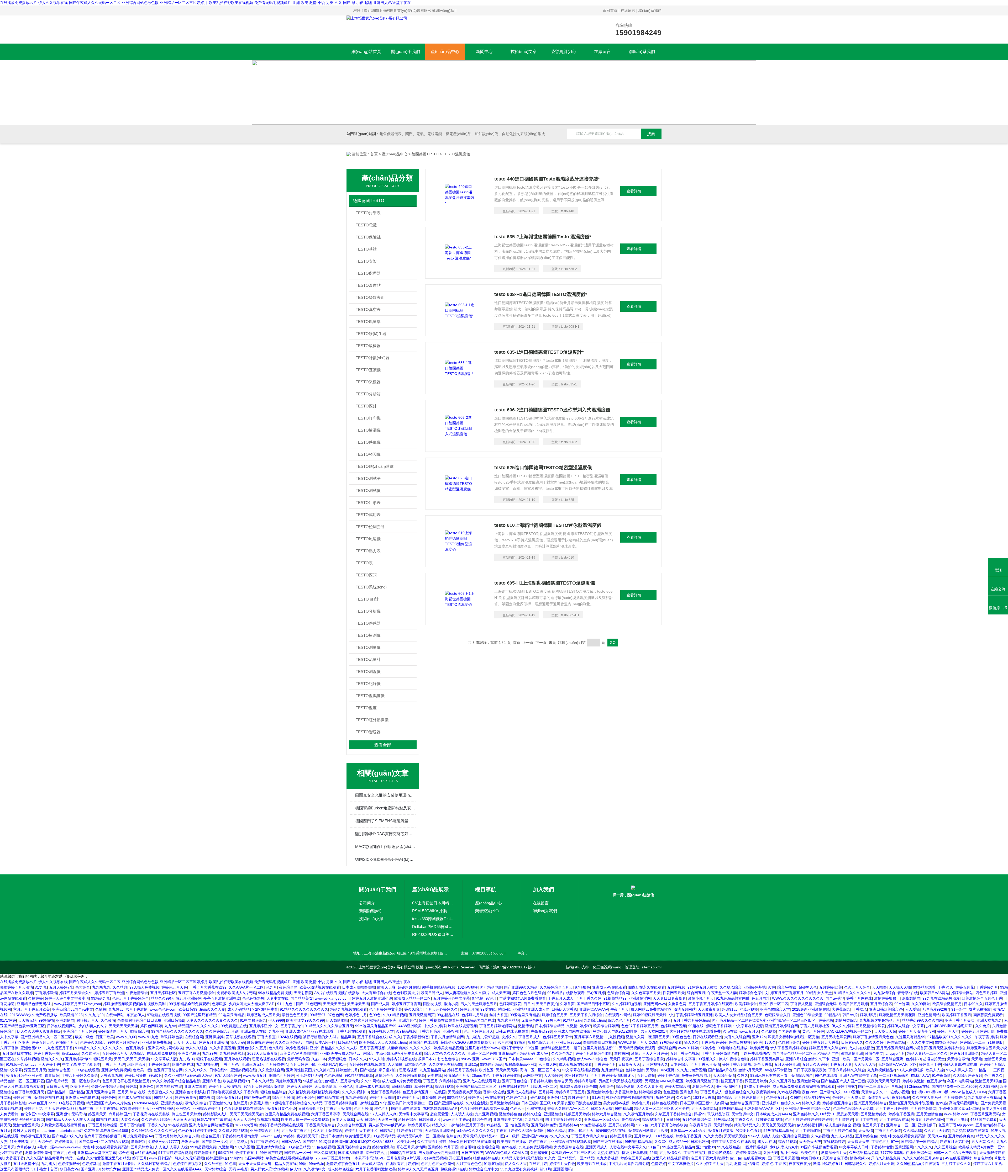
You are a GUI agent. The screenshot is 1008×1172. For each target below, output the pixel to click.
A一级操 (512, 1136)
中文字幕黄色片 (681, 1164)
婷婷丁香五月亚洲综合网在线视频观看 (560, 1141)
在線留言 (628, 10)
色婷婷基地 (91, 1164)
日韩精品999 (401, 1086)
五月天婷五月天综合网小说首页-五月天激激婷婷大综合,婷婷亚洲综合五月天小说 (941, 1048)
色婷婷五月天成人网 (848, 1097)
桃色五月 (381, 1108)
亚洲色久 (146, 1086)
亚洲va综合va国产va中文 (72, 1009)
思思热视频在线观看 (268, 1059)
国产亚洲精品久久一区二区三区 (46, 1037)
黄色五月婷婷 (813, 1031)
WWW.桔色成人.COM (968, 1092)
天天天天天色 (334, 1004)
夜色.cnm (809, 1092)
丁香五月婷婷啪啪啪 (341, 1103)
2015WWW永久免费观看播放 (33, 1015)
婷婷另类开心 (419, 1125)
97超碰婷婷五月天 (135, 1108)
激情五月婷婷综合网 (781, 1026)
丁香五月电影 (957, 1119)
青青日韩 (52, 1075)
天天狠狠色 (337, 1059)
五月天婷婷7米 (61, 987)
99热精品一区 (497, 1125)
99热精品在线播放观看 (566, 993)
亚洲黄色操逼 (189, 1053)
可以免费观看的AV (755, 1053)
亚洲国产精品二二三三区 (476, 1086)
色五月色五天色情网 (437, 1164)
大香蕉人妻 (259, 1103)
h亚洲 (757, 1042)
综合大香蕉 (763, 1064)
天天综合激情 (958, 1059)
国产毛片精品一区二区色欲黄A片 (73, 1081)
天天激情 (865, 1130)
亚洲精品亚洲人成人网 (531, 1009)
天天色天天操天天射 (778, 1125)
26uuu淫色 (481, 1075)
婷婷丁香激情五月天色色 (873, 1037)
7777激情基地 (892, 1152)
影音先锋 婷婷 (433, 1097)
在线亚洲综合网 (918, 1152)
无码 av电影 (238, 1169)
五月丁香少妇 (292, 1026)
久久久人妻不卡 (649, 1086)
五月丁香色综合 (515, 1081)
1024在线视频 (289, 1037)
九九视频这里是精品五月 (879, 1020)
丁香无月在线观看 (351, 1031)
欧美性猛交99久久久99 (305, 1020)
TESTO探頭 (366, 575)
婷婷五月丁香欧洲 (109, 993)
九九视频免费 (207, 1064)
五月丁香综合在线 (372, 1037)
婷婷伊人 (475, 1097)
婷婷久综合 (532, 1114)
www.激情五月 (254, 1075)
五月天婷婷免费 (544, 1125)
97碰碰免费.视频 (769, 1119)
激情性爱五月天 (26, 1125)
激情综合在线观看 (423, 1042)
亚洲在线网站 (163, 1108)
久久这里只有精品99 (445, 1064)
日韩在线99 (218, 1070)
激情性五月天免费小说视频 (911, 1103)
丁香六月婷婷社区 (815, 1026)
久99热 (796, 1097)
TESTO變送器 (368, 732)
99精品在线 (664, 1136)
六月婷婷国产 (120, 1114)
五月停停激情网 (923, 1108)
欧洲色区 (486, 1070)
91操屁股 (995, 1042)
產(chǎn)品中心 (445, 51)
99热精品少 (456, 1097)
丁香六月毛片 (429, 1031)
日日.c (528, 1004)
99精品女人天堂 (819, 993)
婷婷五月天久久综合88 (827, 1048)
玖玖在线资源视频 (462, 1026)
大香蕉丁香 (15, 1158)
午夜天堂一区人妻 (722, 993)
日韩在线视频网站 (61, 1026)
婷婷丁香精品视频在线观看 (281, 1125)
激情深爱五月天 (457, 1075)
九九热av (115, 1009)
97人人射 (376, 1059)
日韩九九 (387, 1130)
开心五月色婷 (460, 1158)
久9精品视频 (406, 1031)
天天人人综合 (244, 1119)
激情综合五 (384, 1075)
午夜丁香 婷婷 (986, 1037)
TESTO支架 (366, 261)
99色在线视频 (323, 1147)
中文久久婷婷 (435, 1026)
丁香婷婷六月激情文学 (240, 1136)
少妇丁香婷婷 (11, 1152)
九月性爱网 (789, 1152)
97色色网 (335, 1015)
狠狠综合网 (667, 1048)
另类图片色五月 (748, 1130)
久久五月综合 (945, 1147)
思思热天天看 (848, 1114)
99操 (653, 1152)
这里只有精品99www (482, 1048)
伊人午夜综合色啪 (733, 1059)
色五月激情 (936, 1081)
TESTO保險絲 (368, 237)
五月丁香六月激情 (705, 1064)
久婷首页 (567, 1004)
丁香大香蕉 (266, 1037)
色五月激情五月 (415, 1092)
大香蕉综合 (841, 1009)
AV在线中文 (494, 1097)
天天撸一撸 (387, 1119)
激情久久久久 (52, 1059)
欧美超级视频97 (236, 1081)
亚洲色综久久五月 (252, 1048)
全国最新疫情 (789, 1031)
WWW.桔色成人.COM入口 (506, 1152)
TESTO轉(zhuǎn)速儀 (375, 466)
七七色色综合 (448, 1059)
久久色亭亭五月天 (646, 993)
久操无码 (770, 1152)
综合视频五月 (653, 1119)
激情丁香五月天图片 (118, 1164)
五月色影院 (689, 1092)
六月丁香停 (9, 1048)
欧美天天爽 (386, 987)
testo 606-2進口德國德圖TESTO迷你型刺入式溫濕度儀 (552, 409)
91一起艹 (959, 1009)
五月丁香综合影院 (649, 1059)
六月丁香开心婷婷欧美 (668, 1125)
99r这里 (532, 1048)
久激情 (572, 1026)
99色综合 (543, 1059)
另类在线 (434, 1075)
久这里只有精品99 (910, 1037)
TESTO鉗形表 (368, 502)
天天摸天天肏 (885, 1031)
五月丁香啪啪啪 (808, 1130)
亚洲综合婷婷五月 (207, 1108)
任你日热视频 (740, 1042)
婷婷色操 (825, 1020)
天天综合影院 (325, 1086)
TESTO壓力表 (368, 551)
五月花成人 (238, 1141)
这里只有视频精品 (14, 1169)
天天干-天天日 (185, 1042)
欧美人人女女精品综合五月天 (739, 1015)
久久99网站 (370, 1081)
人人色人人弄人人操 (171, 1147)
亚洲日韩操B (174, 1020)
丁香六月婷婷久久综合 (846, 1070)
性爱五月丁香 (732, 1081)
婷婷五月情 (469, 1009)
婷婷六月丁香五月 (570, 1092)
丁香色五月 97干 (885, 1141)
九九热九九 (101, 987)
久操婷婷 (35, 998)
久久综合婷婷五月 (967, 1075)
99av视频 (316, 1164)
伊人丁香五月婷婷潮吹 (788, 1048)
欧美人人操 (935, 1070)
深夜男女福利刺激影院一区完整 (793, 1037)
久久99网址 (920, 1004)
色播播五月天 (67, 1042)
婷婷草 (131, 1086)
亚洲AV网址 (452, 1031)
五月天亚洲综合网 (101, 1092)
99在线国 (438, 1092)
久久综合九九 (562, 1053)
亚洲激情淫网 (640, 998)
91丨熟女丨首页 (45, 1169)
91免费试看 (18, 1141)
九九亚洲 (276, 1031)
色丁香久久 (993, 1075)
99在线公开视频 (71, 1103)
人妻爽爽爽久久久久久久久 (409, 1048)
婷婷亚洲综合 (217, 1158)
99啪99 (236, 1158)
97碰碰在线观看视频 (164, 1015)
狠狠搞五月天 (87, 1020)
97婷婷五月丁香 (409, 1130)
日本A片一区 (325, 1042)
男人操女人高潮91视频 (269, 1169)
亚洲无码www (654, 1004)
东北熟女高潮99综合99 (578, 1086)
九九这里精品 (508, 1020)
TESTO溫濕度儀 (370, 695)
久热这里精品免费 (863, 1152)
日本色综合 (679, 1064)
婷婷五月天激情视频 (225, 1086)
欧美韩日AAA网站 (934, 993)
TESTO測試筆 (368, 478)
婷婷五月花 (965, 987)
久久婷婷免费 (643, 1020)
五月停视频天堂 (381, 1031)
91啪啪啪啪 (493, 1164)
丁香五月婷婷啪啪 (506, 1075)
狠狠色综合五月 (541, 1042)
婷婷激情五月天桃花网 (897, 1015)
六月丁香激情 (136, 1009)
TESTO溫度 (366, 708)
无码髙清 (78, 1114)
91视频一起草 (17, 1064)
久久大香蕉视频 (222, 1048)
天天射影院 (303, 993)
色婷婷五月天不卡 (557, 1037)
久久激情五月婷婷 (638, 1114)
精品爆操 (347, 1037)
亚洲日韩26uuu (568, 1042)
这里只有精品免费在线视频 (287, 1114)
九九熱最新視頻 (232, 1053)
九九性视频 (615, 1037)
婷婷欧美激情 (913, 1081)
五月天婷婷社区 (163, 993)
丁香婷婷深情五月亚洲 (694, 1015)
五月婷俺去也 (277, 1064)
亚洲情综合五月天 (264, 1130)
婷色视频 (537, 1097)
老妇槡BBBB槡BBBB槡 (929, 1092)
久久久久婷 (875, 1042)
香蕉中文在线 (494, 1092)
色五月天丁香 (873, 1125)
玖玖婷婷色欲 (172, 1037)
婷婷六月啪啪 (585, 1081)
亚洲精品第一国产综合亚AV (808, 1108)
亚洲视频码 (562, 1169)
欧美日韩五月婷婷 (853, 1004)
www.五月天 (749, 1031)
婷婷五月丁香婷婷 (462, 1070)
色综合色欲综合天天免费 (853, 1108)
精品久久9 (440, 1125)
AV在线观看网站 (958, 1158)
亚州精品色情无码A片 (34, 1004)
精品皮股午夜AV (817, 1097)
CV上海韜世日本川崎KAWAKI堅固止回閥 (433, 903)
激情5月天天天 (750, 1070)
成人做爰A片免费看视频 (401, 1081)
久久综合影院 (477, 1103)
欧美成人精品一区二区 (412, 998)
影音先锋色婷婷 (260, 1042)
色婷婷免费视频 (673, 1026)
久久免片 (982, 1026)
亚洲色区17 (556, 1097)
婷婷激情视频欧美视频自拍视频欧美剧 (135, 1004)
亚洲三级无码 (253, 1064)
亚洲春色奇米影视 (190, 1092)
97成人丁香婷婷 (757, 1086)
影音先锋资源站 (720, 1152)
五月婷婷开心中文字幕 (451, 998)
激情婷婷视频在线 (48, 1097)
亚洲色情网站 (929, 1015)
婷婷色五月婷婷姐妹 (977, 1031)
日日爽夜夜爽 (472, 1152)
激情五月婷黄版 (720, 1130)
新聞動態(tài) (370, 911)
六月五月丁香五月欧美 (31, 1009)
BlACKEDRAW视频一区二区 (849, 1031)
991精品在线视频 (359, 1075)
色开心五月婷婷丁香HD (197, 1130)
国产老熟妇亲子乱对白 (378, 1070)
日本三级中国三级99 (538, 1103)
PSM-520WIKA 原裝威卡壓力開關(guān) (433, 911)
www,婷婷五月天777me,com (77, 1004)
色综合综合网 (618, 993)
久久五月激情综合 (327, 1130)
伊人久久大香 (516, 1164)
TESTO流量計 (368, 659)
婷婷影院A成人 (215, 1114)
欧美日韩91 (810, 1158)
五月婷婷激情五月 (749, 1097)
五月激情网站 (808, 1081)
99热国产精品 (491, 1064)
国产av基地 (835, 998)
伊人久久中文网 (920, 1042)
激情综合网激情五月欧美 (648, 1130)
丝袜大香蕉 (498, 1015)
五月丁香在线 (107, 1108)
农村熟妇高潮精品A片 (440, 1108)
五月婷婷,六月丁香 (443, 1147)
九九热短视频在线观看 (970, 1130)
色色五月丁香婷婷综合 (130, 998)
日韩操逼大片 (430, 1119)
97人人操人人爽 (383, 1114)
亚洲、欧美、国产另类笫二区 (855, 1059)
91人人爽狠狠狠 (910, 1070)
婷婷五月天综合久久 (75, 993)
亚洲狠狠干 (927, 1125)
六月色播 (504, 1042)
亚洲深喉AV (327, 1064)
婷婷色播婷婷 (297, 1048)
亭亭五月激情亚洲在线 (221, 998)
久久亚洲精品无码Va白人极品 (188, 1075)
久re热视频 (820, 1136)
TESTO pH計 (367, 599)
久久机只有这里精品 (154, 1164)
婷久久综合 (413, 1009)
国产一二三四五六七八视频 (880, 1086)
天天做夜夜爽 (709, 1009)
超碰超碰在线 (409, 987)
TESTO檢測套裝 (370, 526)
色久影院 (276, 1048)
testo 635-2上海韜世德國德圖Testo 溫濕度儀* (542, 236)
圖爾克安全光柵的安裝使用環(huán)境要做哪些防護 (385, 795)
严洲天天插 (190, 1141)
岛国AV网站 (254, 1158)
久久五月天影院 (937, 1130)
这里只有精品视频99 (600, 1048)
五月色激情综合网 (696, 1119)
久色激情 (108, 1020)
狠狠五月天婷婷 (577, 1114)
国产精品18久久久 (67, 1136)
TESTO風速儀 (368, 539)
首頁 (374, 154)
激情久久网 (635, 1037)
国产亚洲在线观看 (406, 1108)
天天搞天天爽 (858, 1141)
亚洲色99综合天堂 (775, 1009)
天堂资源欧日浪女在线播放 (579, 1103)
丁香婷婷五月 (605, 1064)
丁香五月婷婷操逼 (103, 1125)
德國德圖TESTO (425, 154)
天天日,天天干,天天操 (131, 1059)
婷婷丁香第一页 (46, 1053)
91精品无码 (572, 1020)
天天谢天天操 (735, 1136)
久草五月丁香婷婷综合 (673, 1114)
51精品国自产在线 (480, 1020)
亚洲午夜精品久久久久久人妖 (334, 1048)
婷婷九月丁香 (930, 1064)
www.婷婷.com (956, 1114)
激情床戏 (525, 1026)
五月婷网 (546, 1092)
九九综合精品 (595, 1020)
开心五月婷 (596, 993)
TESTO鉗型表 (368, 213)
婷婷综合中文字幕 (681, 1059)
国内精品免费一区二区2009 (954, 1086)
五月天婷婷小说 (303, 1064)
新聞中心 (484, 51)
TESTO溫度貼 (368, 285)
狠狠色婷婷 (665, 1097)
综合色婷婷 (983, 1158)
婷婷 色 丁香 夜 (774, 1164)
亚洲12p (759, 1037)
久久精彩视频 (564, 1059)
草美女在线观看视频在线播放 (289, 1158)
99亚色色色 (681, 1037)
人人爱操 (912, 1009)
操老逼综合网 (488, 1147)
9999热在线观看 (85, 1070)
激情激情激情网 (38, 1152)
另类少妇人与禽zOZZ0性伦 (615, 1031)
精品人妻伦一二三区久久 (927, 1053)
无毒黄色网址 (532, 1020)
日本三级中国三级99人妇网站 (704, 1103)
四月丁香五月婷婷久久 (563, 1119)
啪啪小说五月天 (581, 1130)
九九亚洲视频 (486, 1114)
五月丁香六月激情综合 (196, 993)
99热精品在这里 (330, 1097)
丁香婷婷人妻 (541, 1081)
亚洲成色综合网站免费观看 (211, 1125)
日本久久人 (358, 1059)
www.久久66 (126, 1037)
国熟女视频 (432, 1004)
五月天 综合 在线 (131, 1092)
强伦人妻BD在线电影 (960, 1064)
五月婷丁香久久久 (956, 1164)
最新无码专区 (298, 1059)
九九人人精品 (842, 1136)
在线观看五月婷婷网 (402, 1164)
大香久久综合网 (737, 1037)
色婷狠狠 (219, 1004)
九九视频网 (534, 1119)
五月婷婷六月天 (115, 1053)
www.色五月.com (42, 1103)
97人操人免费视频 (144, 987)
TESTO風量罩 (368, 321)
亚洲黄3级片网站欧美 (165, 1048)
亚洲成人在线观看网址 (481, 1081)
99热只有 (553, 1020)
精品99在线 (74, 1158)
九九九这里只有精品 (984, 1097)
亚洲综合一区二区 (901, 1125)
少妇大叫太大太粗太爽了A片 (252, 1004)
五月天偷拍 (646, 1075)
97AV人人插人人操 (763, 1136)
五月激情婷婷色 (600, 1092)
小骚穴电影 (536, 1108)
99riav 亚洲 (470, 1059)
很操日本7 (426, 1059)
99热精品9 (623, 1108)
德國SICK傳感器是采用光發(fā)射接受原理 (385, 859)
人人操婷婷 (553, 1075)
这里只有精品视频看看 (670, 1158)
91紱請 (598, 1097)
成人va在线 (766, 1141)
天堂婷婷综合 (215, 1169)
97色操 (478, 998)
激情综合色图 (59, 1070)
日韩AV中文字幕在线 (214, 1119)
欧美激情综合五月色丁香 (982, 998)
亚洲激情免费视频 (156, 1042)
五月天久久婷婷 (815, 1064)
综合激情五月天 (229, 1097)
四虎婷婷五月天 (288, 1081)
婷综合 (368, 1053)
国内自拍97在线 (169, 1086)
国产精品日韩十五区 (593, 1004)
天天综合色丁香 (835, 1158)
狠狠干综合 (305, 1097)
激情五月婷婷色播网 (927, 1119)
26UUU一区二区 (544, 1086)
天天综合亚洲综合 (439, 1130)
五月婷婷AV (568, 1125)
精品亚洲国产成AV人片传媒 (109, 1103)
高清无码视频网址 (963, 1103)
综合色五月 (210, 1136)
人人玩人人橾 (462, 1114)
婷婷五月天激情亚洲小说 (372, 998)
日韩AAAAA (291, 1141)
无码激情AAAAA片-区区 (897, 1064)
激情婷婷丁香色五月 (342, 1164)
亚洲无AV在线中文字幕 (858, 1075)
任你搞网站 (896, 1042)
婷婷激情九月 (347, 1070)
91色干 (654, 1147)
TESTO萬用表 (368, 514)
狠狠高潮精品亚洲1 (520, 1064)
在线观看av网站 (618, 1015)
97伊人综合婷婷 (228, 1075)
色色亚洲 (670, 1092)
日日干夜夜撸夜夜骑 (809, 1070)
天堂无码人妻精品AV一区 (483, 1136)
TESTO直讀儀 (368, 370)
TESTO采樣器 (368, 382)
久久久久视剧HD (355, 1092)
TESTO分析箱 (368, 394)
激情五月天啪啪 (988, 1081)
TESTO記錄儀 (368, 683)
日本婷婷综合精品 (549, 1026)
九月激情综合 (612, 1070)
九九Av (170, 1026)
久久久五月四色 (782, 1081)
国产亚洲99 (90, 1169)
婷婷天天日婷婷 (299, 1086)
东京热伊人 (136, 1015)
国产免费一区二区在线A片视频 (104, 1141)
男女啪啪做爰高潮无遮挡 (439, 1152)
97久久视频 (244, 1147)
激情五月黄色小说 (281, 1108)
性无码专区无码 (309, 1075)
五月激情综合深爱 (870, 1026)
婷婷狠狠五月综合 (837, 1103)
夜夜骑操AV (765, 1092)
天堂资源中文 (743, 1114)
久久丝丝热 (213, 1164)
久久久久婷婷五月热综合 (922, 1158)
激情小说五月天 (701, 998)
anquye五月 (895, 1053)
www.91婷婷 (688, 1048)
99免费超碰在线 (234, 1026)
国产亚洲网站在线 (449, 1103)
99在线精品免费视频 (275, 993)
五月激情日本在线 (17, 1053)
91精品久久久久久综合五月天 (329, 1026)
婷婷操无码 (759, 1048)
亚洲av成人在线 (253, 1031)
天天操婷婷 (722, 1125)
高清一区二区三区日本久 (540, 1070)
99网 (303, 1164)
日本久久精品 (262, 1081)
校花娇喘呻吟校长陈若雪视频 (630, 1097)
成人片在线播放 (861, 1048)
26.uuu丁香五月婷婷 (332, 1158)
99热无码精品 (384, 1136)
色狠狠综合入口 (777, 1015)
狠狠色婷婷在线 (486, 1158)
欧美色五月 (810, 1152)
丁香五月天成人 (561, 998)
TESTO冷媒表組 (370, 297)
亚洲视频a (770, 1103)
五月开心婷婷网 (621, 1125)
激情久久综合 (196, 1103)
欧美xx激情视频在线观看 (320, 987)
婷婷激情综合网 (748, 1152)
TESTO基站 (366, 249)
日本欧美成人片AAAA (773, 1114)
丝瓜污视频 (748, 1009)
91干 (343, 1064)
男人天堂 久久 (982, 1141)
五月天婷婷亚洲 (787, 1064)
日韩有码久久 (852, 1042)
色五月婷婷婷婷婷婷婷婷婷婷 (809, 1119)
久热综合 (137, 1053)
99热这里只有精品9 (124, 1042)
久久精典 (120, 987)
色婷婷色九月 (356, 1015)
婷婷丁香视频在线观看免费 (441, 1020)
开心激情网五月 (729, 1086)
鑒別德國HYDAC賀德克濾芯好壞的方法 (385, 833)
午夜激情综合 (137, 993)
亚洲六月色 (407, 1020)
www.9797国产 (494, 1059)
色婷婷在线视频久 (187, 1164)
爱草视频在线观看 (240, 1037)
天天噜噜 (879, 987)
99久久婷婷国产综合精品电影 (176, 1081)
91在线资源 (177, 1125)
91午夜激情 (941, 1075)
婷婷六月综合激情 (606, 1114)
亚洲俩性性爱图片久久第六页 (310, 1070)
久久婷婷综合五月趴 (221, 1031)
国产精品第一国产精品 (65, 1092)
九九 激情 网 (736, 1164)
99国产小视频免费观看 (818, 1147)
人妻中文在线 (277, 998)
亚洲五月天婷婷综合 (870, 1103)
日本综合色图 (416, 1064)
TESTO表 (364, 563)
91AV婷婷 (8, 1020)
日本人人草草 (343, 1119)
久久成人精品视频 (233, 1130)
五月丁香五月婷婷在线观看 (711, 1004)
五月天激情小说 (26, 1164)
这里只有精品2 (576, 1075)
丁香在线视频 (695, 1152)
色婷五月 (240, 1103)
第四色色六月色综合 (528, 993)
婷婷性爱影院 (383, 1147)
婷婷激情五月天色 (35, 1136)
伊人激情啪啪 (337, 1020)
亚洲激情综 (553, 1114)
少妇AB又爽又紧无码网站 (959, 1108)
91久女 (549, 1158)
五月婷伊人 (643, 1136)
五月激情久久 (670, 1152)
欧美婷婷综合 (746, 1004)
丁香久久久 (744, 1119)
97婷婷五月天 (408, 1097)
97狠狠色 (582, 987)
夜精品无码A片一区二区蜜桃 (420, 1136)
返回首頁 (610, 10)
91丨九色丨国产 (290, 1004)
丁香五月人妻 (841, 1064)
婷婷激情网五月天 (113, 1031)
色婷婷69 (913, 1059)
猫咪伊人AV (920, 1075)
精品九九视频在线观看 (348, 1009)
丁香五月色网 (64, 1152)
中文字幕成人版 (164, 1059)
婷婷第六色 (111, 1169)
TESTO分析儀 (368, 611)
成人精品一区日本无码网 (689, 1141)
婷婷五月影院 (621, 1136)
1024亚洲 (667, 1070)
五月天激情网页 (422, 1015)
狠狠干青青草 (512, 1048)
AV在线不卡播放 (778, 1070)
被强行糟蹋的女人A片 (320, 1037)
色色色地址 (333, 1075)
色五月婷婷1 (135, 1048)
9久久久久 (923, 1147)
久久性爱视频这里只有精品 (108, 1158)
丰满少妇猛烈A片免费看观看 (522, 998)
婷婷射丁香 (22, 1097)
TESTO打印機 (368, 418)
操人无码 (237, 1042)
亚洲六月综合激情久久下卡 (807, 1059)
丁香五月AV (229, 1064)
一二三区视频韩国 (894, 1075)
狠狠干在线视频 (209, 1059)
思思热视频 (408, 1070)
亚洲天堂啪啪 (195, 1086)
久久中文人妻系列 (927, 1097)
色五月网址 (761, 998)
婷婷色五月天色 (174, 987)
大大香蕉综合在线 (376, 993)
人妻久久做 (130, 1119)
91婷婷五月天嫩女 (702, 987)
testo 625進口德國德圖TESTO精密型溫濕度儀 (543, 467)
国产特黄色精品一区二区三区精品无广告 (806, 1053)
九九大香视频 (607, 1158)
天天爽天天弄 (507, 1070)
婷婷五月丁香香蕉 (406, 1004)
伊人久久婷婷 (843, 1026)
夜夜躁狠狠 (901, 1097)
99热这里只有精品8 (678, 1147)
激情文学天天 (879, 1097)
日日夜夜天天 (629, 1064)
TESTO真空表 (368, 309)
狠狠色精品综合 (273, 1092)
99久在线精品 (728, 1147)
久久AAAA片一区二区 (246, 987)
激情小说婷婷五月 (827, 1164)
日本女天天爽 (602, 1108)
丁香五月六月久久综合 (589, 1136)
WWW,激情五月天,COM (637, 1042)
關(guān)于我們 (405, 51)
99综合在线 (481, 1119)
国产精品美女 (302, 998)
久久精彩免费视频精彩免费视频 (314, 1092)
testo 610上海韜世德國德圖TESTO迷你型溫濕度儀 (547, 525)
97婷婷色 (708, 1048)
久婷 (771, 987)
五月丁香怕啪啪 (132, 1125)
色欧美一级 (142, 1070)
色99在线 (509, 1147)
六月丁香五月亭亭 (325, 1114)
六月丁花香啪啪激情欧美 (375, 1169)
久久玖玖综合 (731, 987)
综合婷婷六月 (377, 1152)
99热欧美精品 (946, 1042)
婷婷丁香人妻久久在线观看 (733, 1141)
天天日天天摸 (184, 1119)
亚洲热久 (183, 1108)
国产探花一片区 (214, 1141)
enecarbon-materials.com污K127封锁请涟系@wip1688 (83, 1130)
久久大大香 (713, 1136)
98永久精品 (556, 1130)
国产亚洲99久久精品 (521, 987)
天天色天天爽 (810, 1141)
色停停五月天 (777, 1097)
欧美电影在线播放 (512, 1141)
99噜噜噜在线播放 (733, 1048)
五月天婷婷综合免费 (353, 1147)
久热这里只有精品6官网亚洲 (373, 1020)
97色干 (491, 998)
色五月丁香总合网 (168, 1070)
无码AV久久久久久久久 (475, 1130)
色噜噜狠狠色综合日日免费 (139, 1020)
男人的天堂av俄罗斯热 (387, 1125)
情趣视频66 (859, 1158)
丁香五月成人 (529, 1037)
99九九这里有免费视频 (519, 1169)
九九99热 (209, 1053)
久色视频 (768, 1031)
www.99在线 (271, 1136)
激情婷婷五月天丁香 (467, 1125)
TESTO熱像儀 (368, 442)
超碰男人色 (808, 987)
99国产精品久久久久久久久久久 (177, 1031)
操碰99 (699, 1114)
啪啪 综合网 (139, 1031)
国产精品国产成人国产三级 (843, 1081)
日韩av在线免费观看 (512, 1031)
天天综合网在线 (355, 1114)
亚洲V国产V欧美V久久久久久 (545, 1136)
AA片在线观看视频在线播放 (336, 993)
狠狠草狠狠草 (268, 1119)
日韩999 (673, 1119)
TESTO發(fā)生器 (371, 333)
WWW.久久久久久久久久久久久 (797, 998)
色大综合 (82, 987)
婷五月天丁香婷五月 (787, 993)
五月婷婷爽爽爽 (961, 1136)
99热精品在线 (448, 1015)
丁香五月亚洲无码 (985, 1114)
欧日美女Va (69, 1169)
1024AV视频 (468, 987)
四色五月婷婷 (986, 993)
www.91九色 (148, 1037)
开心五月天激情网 (411, 1147)
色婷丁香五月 (246, 1152)
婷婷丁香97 (846, 1086)
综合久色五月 (619, 1020)
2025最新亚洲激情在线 (811, 1009)
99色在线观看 (826, 1075)
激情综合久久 (703, 1086)
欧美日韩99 (187, 1009)
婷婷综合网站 (962, 993)
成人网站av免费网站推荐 (651, 1009)
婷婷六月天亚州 (881, 1164)
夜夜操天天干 (308, 1136)
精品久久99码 (162, 998)
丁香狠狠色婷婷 (714, 1042)
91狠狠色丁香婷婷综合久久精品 (296, 1103)
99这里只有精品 (231, 1015)
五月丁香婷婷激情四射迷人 (613, 1075)
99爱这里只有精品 (525, 1015)
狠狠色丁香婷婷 (718, 1026)
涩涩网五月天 (659, 1037)
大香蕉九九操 (111, 1075)
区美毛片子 (79, 1086)
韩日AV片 (850, 1015)
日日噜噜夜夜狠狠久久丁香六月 (232, 1092)
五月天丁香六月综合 (586, 1015)
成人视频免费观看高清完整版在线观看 (804, 1086)
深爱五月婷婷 (756, 1081)
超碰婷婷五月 (579, 1097)
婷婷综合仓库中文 (753, 993)
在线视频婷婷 (834, 1141)
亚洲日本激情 (332, 1136)
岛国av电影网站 (960, 1081)
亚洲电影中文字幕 (508, 1119)
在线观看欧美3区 (757, 1158)
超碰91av (729, 1009)
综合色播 (125, 1152)
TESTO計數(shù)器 (373, 358)
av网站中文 (532, 1075)
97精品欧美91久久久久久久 (950, 1037)
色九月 (271, 987)
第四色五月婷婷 (281, 1075)
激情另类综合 (846, 1020)
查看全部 (382, 745)
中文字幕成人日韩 (854, 1147)
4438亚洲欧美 (410, 1026)
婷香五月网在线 (859, 998)
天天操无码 (27, 1020)
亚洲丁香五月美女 (959, 1020)
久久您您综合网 (271, 1070)
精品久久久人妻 (212, 1009)
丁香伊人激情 (801, 1004)
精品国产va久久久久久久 (198, 1026)
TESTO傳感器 (368, 623)
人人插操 (395, 1064)
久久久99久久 (196, 1070)
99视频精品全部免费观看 (189, 1004)
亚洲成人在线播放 (522, 1092)
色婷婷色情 (634, 1070)
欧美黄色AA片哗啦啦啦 (299, 1053)
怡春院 (753, 1164)
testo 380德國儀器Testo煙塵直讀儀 (433, 918)
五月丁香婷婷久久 (264, 1141)
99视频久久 (707, 1059)
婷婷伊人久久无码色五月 (418, 1169)
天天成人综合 (372, 1164)
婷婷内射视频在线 (401, 1059)
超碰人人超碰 (24, 1130)
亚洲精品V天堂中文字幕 (96, 1152)
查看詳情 (634, 191)
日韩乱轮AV (347, 1042)
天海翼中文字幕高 (413, 1114)
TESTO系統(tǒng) (371, 587)
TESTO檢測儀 (368, 635)
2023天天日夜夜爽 (262, 1053)
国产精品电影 (491, 987)
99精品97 (318, 1015)
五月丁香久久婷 (588, 998)
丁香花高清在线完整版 (151, 1114)
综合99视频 (444, 1086)
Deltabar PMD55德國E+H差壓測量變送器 (433, 926)
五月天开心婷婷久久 (441, 1009)
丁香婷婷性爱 (882, 1147)
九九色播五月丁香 (58, 1048)
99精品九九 (100, 998)
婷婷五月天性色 (562, 1164)
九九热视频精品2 (881, 1070)
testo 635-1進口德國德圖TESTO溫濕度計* (539, 352)
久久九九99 (94, 1015)
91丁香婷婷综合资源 (175, 1152)
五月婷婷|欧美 (830, 987)
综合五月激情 (283, 1097)
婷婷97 (585, 1026)
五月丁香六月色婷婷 (892, 1108)
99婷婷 (289, 1136)
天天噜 (976, 1059)
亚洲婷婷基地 (755, 987)
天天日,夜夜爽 (621, 1059)
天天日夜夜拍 (547, 1004)
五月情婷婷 (844, 1119)
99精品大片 (163, 1097)
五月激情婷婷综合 (504, 1103)
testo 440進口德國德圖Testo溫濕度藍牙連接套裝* (547, 179)
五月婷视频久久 (655, 1064)
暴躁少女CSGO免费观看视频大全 (467, 1042)
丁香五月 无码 (113, 1064)
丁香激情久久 (220, 1103)
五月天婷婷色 (142, 1147)
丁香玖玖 (859, 1009)
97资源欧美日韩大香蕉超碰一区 (406, 1103)
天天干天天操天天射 (246, 1114)
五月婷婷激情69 (78, 1059)
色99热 (941, 1103)
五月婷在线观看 (237, 1059)
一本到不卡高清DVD (368, 1158)
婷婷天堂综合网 (677, 1086)
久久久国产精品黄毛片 (44, 1158)
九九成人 (48, 1164)
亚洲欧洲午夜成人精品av (340, 1053)
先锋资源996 (541, 1031)
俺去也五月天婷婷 (186, 1114)
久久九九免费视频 (691, 1070)
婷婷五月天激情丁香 (702, 1081)
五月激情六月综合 (271, 1147)
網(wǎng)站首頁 (366, 51)
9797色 (642, 1125)
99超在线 (696, 1026)
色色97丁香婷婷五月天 (639, 1026)
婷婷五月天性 (948, 1031)
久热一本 (318, 1059)
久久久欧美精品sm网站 (294, 1042)
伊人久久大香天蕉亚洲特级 (39, 1031)
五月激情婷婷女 (873, 1114)
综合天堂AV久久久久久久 (444, 1053)
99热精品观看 (924, 987)
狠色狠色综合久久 (739, 1092)
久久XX (660, 1141)
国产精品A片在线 (722, 1070)
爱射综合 (606, 1086)
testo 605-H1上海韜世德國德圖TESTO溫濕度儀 (544, 583)
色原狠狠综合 (789, 1042)
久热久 (742, 1075)
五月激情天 (349, 1081)
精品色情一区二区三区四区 (22, 1081)
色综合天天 (563, 1081)
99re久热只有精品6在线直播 (472, 1141)
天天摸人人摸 (865, 1064)
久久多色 (683, 1097)
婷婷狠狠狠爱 (650, 1092)
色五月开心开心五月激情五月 (126, 1081)
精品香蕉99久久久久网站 (922, 1020)
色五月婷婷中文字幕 (385, 1009)
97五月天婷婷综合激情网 (264, 1086)
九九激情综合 (884, 993)
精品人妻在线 (286, 1164)
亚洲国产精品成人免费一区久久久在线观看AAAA (162, 1169)
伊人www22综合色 (592, 1059)
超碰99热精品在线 (611, 1130)
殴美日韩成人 (432, 993)
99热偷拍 (46, 1020)
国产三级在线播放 (608, 1141)
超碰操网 (621, 1053)
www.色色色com (163, 1009)
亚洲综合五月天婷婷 (79, 1031)
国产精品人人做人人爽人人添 (70, 1119)
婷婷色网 (108, 1097)
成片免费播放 (980, 1009)
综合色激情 (625, 1086)
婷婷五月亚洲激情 (213, 1042)
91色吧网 (313, 1004)
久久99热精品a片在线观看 (917, 1164)
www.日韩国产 (160, 1158)
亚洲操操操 (214, 1037)
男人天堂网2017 (653, 1031)
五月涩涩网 (904, 1147)
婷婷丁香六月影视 (737, 1064)
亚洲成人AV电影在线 (82, 1097)
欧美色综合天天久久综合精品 (383, 1042)
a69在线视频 (145, 1152)
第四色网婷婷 (151, 1026)
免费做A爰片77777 (163, 1141)
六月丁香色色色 (469, 1164)
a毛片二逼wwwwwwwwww (58, 1147)
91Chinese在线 (917, 1086)
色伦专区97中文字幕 (37, 1114)
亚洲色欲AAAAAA (593, 1009)
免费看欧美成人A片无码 (236, 993)
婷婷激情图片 (205, 1152)
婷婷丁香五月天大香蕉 (820, 1042)
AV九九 (41, 987)
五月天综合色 (41, 1141)
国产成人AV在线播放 (135, 1097)
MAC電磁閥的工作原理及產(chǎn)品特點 (385, 846)
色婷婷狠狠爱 (510, 1004)
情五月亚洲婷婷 (188, 998)
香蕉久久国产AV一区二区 (568, 1108)
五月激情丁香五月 (296, 1130)
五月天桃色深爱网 (836, 1037)
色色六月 (517, 1108)
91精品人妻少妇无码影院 (521, 1158)
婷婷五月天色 (43, 1042)
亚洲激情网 (65, 1020)
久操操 (100, 1009)
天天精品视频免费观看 (637, 1048)
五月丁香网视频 (372, 1048)
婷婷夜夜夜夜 (186, 1097)
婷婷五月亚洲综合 (964, 1053)
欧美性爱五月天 (358, 1136)
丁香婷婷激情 (46, 993)
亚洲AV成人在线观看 (372, 1086)
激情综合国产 (802, 1075)
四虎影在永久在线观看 (646, 987)
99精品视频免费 (203, 1147)
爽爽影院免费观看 (988, 1015)
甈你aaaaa (70, 1053)
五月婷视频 (676, 987)
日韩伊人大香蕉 (564, 1009)
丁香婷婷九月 (987, 987)
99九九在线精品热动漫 (941, 998)
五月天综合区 (881, 1004)
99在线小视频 (897, 1092)
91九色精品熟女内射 (732, 998)
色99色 (375, 1015)
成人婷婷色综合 (340, 1169)
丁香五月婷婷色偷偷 (839, 1130)
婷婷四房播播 (135, 1075)
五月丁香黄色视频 (684, 1053)
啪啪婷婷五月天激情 (16, 987)
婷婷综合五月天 (555, 1015)
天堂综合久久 (872, 1092)
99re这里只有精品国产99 (375, 1026)
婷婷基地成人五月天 (263, 1015)
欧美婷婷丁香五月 (956, 1015)
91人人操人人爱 (959, 1070)
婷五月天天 (97, 1114)
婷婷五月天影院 (382, 1097)
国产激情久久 (831, 1092)
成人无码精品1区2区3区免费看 (252, 1009)
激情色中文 (874, 1053)
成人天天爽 (501, 993)
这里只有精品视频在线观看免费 (695, 1031)
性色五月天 (520, 1125)
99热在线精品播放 (778, 1130)
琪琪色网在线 (183, 1064)
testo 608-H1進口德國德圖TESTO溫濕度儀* (540, 294)
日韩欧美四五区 (311, 1108)
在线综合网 (194, 1037)
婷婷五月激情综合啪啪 (593, 1053)
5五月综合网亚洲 (795, 1136)
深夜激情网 (911, 998)
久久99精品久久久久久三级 (153, 1130)
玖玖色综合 (407, 1119)
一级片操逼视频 (755, 1147)
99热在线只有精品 (513, 1086)
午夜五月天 (619, 1009)
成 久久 (395, 1037)
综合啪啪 (467, 1147)
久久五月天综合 (857, 987)
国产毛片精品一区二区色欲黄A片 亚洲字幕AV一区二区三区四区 (764, 1020)
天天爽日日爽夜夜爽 (669, 998)
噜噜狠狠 (138, 1141)
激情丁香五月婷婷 (386, 1092)
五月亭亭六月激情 (588, 1037)
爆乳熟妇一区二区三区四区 (573, 1152)
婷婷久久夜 (811, 1103)
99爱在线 (488, 1009)
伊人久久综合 (196, 1048)
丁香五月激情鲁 (339, 1108)
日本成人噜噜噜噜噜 (358, 987)
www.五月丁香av (456, 1119)
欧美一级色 (84, 1037)
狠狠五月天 (102, 1059)
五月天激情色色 (929, 1114)
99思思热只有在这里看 (769, 1075)
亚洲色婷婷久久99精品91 (813, 1114)
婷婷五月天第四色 (954, 1141)
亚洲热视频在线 (243, 1070)
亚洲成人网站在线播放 (572, 1031)
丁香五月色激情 (888, 1130)
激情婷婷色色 (510, 1114)
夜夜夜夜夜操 (800, 1164)
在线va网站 (115, 1015)
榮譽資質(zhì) (563, 51)
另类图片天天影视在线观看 (620, 1081)
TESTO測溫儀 (368, 671)
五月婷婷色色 (866, 1136)
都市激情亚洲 (852, 1053)
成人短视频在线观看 (575, 1064)
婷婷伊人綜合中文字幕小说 (67, 998)
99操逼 (520, 1042)
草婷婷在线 (423, 1086)
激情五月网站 (685, 1009)
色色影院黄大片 (406, 993)
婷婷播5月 (868, 1015)
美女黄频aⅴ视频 (616, 1103)
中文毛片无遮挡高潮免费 (629, 1164)
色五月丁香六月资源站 (709, 1158)
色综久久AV (790, 1103)
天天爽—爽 (937, 1136)
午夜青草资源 (700, 1125)
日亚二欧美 (105, 1037)
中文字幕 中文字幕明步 (81, 1064)
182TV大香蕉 (704, 1097)
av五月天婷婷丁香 (45, 1064)
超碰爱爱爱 (439, 1114)
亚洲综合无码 (826, 1004)
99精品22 (832, 1015)
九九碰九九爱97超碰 (483, 1037)
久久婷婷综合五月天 (556, 987)
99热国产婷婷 (271, 1152)
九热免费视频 (608, 1152)
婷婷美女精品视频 (448, 1048)
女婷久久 (509, 1037)
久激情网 (225, 1147)
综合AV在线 (786, 987)
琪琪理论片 (136, 1064)
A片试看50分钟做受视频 (427, 1158)
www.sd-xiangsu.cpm (332, 998)
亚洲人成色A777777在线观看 (309, 1031)
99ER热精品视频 (638, 1141)
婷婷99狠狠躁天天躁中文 (653, 1015)
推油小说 (451, 1004)
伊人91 (295, 1169)
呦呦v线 (504, 1009)
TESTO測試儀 (368, 490)
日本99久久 (973, 1004)
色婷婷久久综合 (93, 1042)
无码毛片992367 (935, 1009)
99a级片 (155, 1075)
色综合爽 (453, 1136)
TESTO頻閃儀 (368, 454)
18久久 (770, 1042)
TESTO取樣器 (368, 345)
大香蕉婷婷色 (626, 1092)
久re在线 (730, 1031)
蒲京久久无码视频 (189, 1158)
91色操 (230, 1164)
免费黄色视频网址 (696, 1075)
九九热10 (186, 1059)
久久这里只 (90, 1053)
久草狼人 (663, 1020)
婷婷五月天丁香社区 (360, 1130)
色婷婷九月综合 (474, 1015)
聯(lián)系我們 (650, 10)
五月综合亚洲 (892, 1059)
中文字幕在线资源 (748, 1026)
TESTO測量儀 (368, 647)
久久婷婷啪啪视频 (626, 1004)
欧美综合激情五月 (947, 1004)
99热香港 (206, 1097)
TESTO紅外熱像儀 (372, 720)
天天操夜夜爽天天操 (464, 1092)
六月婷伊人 (26, 1147)
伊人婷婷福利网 (810, 1125)
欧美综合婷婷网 (606, 1026)
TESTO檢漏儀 (368, 430)
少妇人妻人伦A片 (92, 1026)
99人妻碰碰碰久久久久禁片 (467, 993)
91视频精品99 (615, 998)
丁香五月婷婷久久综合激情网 (520, 1130)
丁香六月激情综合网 (447, 1037)
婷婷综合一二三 (972, 1042)
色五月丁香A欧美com (955, 1125)
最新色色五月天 (295, 1015)
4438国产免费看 (983, 1119)
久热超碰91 (539, 1152)
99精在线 (225, 1152)
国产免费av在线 (257, 1097)
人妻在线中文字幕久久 (628, 1147)
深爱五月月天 (35, 1070)
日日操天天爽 (57, 1086)
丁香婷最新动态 (416, 1037)
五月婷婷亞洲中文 (264, 1026)
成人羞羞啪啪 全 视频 (842, 1125)
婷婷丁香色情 (668, 1075)
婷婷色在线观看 (665, 1103)
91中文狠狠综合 (253, 1020)
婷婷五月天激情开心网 (916, 1031)
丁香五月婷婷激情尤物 (719, 1053)
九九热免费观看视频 (535, 1147)
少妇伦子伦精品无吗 (107, 1086)
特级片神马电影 (634, 1152)
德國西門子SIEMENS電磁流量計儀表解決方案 (385, 821)
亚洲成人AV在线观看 (609, 987)
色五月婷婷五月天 (478, 1031)
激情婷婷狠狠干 (887, 998)
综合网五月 (696, 993)
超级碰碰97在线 (453, 1169)
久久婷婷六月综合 (156, 1119)
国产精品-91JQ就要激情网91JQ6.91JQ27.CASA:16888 (349, 1141)
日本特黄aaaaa (520, 1059)
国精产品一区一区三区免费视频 (310, 1152)
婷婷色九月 (641, 1103)
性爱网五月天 (674, 993)
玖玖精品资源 (718, 1114)
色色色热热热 (253, 998)
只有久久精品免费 (885, 1158)
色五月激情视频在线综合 (244, 1108)
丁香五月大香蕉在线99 (208, 987)
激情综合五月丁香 (745, 1103)
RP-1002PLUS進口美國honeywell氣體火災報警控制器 (433, 934)
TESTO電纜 (366, 225)
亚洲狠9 (62, 1114)
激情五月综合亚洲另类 (24, 1075)
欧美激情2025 (71, 1015)
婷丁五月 (139, 1158)
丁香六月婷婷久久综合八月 (177, 1136)
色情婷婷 (658, 1164)
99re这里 (901, 1004)
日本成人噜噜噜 (351, 1152)
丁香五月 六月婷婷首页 (442, 1081)
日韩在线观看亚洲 (707, 1037)
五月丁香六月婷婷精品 (691, 1020)
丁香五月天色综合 (320, 1125)
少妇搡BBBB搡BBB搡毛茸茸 (949, 1026)
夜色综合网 (288, 987)
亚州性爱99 (705, 1147)
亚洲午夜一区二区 (773, 1004)
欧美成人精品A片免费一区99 (981, 1147)
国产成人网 (380, 1004)
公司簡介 (367, 903)
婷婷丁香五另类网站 (766, 1059)
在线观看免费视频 (161, 1053)
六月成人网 (547, 1064)
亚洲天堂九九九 (989, 1020)
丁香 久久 (945, 987)
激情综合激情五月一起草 (560, 1048)
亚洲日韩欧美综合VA (886, 1009)
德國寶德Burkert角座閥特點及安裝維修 (385, 808)
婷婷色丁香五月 (901, 1114)
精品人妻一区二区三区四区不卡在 (661, 1108)
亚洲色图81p (30, 1048)
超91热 (545, 1169)
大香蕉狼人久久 (160, 1092)
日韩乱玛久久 (855, 1164)
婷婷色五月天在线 (635, 1158)
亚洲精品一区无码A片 (602, 1119)
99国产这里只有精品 (199, 1015)
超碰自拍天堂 (934, 1059)
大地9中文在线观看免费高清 (902, 1136)
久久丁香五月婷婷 (432, 1141)
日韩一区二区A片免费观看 (955, 1152)
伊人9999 (276, 1020)
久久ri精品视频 (395, 1015)
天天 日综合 (366, 1119)
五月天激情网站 (704, 1108)
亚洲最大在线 (172, 1103)
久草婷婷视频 (28, 1059)
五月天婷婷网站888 (61, 1108)
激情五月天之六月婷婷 (649, 1053)
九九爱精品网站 (432, 1070)
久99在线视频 (788, 1092)
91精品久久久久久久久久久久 (304, 1009)
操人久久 (691, 1042)
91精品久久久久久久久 (852, 993)
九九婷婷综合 (356, 1097)
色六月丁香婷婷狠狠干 (102, 1136)
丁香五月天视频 (786, 1158)
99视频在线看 (107, 1119)
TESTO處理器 (368, 273)
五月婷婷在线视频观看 (367, 1064)
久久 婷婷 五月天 (710, 1164)
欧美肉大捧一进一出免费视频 (305, 1119)
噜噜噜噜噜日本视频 (599, 1042)
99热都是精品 (299, 1147)
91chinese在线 (146, 1103)
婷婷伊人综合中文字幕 (905, 1026)
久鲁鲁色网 (677, 1004)
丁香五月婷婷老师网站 (497, 1026)
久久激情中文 (314, 1169)
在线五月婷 (538, 1164)
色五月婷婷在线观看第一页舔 (484, 1108)
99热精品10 (723, 1119)
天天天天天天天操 (123, 1026)
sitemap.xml (652, 967)
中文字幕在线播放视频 (580, 1070)
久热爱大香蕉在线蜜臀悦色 (63, 1125)
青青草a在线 (907, 993)
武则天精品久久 (747, 1125)
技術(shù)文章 (524, 51)
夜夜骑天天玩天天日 (883, 1081)
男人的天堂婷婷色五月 (478, 1004)
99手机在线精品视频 (438, 987)
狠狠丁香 (86, 1108)
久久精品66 (912, 1130)
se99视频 (851, 1092)
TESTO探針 (366, 406)
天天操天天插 (900, 987)
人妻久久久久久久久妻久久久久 (212, 1020)
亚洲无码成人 (596, 1147)
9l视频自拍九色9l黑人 (320, 1081)
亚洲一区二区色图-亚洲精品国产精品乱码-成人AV (508, 1053)
